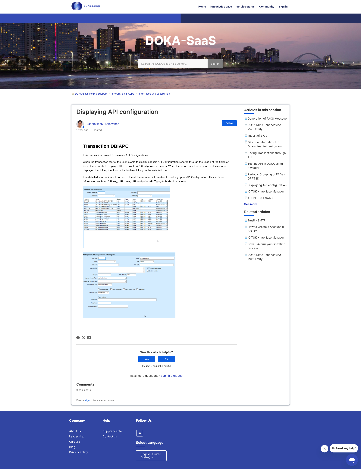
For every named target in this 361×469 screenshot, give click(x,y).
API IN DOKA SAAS (260, 198)
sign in (89, 400)
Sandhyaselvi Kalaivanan (102, 124)
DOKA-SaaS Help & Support (91, 93)
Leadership (76, 436)
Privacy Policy (78, 452)
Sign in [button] (283, 6)
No (166, 359)
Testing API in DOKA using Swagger (265, 166)
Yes (147, 359)
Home (202, 6)
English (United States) (151, 455)
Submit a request (172, 375)
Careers (74, 441)
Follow (229, 123)
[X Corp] (83, 337)
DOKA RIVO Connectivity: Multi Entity (264, 127)
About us (75, 431)
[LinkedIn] (89, 337)
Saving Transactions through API (267, 155)
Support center (113, 431)
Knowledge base (221, 6)
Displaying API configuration (267, 185)
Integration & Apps (123, 93)
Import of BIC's (257, 135)
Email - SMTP (257, 220)
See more (250, 204)
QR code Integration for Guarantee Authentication (265, 144)
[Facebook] (78, 337)
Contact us (110, 436)
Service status (245, 6)
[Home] (85, 9)
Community (266, 6)
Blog (72, 447)
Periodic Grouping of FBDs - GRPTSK (266, 176)
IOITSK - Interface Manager (266, 191)
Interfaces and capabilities (154, 93)
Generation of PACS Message (267, 118)
